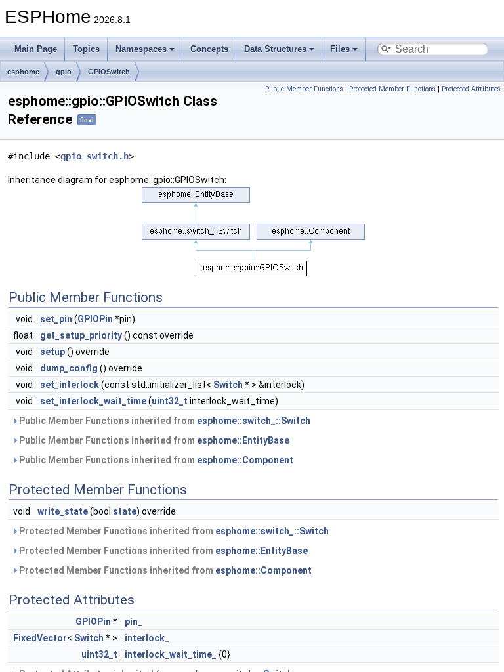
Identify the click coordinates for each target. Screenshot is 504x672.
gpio (64, 71)
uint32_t (170, 401)
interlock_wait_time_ (171, 654)
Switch (228, 384)
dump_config (69, 368)
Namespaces (141, 49)
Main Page (35, 49)
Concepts (209, 49)
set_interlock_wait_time (93, 401)
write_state (62, 511)
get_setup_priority (81, 335)
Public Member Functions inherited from (163, 420)
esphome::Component (245, 460)
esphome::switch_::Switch (253, 420)
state (124, 511)
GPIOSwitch (109, 71)
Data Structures (275, 49)
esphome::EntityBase (243, 440)
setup (52, 351)
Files (340, 49)
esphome (23, 71)
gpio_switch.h (94, 156)
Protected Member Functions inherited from (173, 531)
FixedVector (40, 638)
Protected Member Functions (392, 89)
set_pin (56, 319)
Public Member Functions (304, 89)
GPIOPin (95, 319)
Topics (86, 49)
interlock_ (147, 638)
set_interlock (69, 384)
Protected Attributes (471, 89)
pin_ (133, 621)
